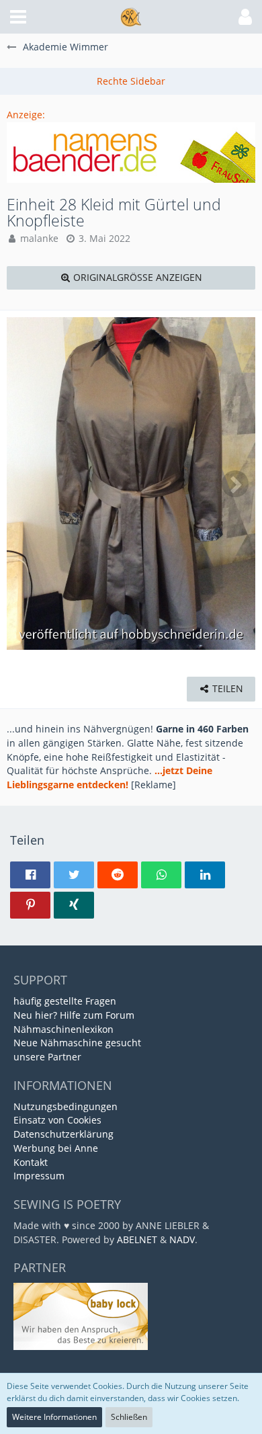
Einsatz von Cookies (57, 1119)
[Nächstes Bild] (235, 483)
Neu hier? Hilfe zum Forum (73, 1015)
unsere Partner (47, 1056)
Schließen (129, 1417)
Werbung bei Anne (55, 1148)
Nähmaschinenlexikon (63, 1029)
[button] (18, 17)
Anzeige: (26, 114)
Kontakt (30, 1162)
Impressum (38, 1175)
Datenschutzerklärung (63, 1134)
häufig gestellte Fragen (64, 1001)
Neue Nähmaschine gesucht (77, 1042)
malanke (39, 238)
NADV (182, 1239)
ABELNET (137, 1239)
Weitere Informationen (54, 1417)
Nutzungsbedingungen (65, 1106)
